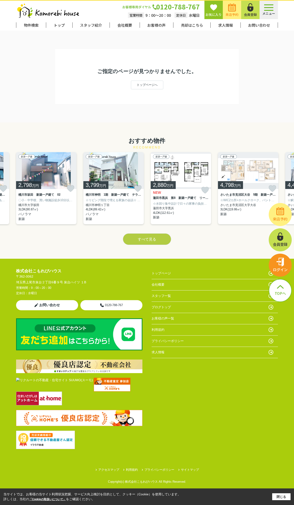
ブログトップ (161, 307)
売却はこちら (192, 25)
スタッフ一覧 (161, 296)
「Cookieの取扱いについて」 (47, 499)
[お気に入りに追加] (70, 188)
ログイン (280, 269)
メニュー (268, 13)
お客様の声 (156, 25)
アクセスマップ (108, 469)
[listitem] (46, 188)
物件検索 (31, 25)
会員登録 (250, 14)
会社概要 (124, 25)
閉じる (281, 497)
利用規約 (158, 329)
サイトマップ (190, 469)
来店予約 (232, 14)
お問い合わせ (259, 25)
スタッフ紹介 (91, 25)
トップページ (161, 273)
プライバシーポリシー (168, 341)
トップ (59, 25)
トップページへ (147, 85)
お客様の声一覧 (163, 318)
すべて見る (147, 239)
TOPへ (280, 293)
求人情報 (225, 25)
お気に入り (214, 14)
